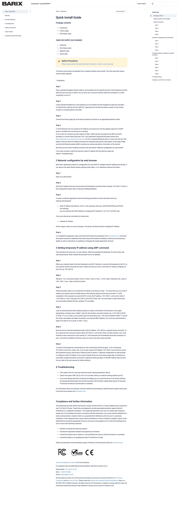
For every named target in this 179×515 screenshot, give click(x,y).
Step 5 (156, 70)
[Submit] (152, 3)
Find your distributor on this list (66, 462)
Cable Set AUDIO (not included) (162, 19)
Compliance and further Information (161, 80)
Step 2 (156, 28)
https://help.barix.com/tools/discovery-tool (70, 139)
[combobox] (164, 4)
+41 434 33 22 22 (71, 469)
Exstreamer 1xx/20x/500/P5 (40, 4)
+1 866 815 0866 (65, 472)
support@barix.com (66, 474)
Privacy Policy (73, 480)
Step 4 (156, 34)
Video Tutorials (9, 31)
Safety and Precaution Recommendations (104, 480)
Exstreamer (63, 11)
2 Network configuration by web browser (162, 37)
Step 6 (156, 73)
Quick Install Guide (10, 11)
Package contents (158, 15)
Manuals (7, 15)
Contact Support (141, 3)
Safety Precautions (159, 22)
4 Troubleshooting (157, 77)
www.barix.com (114, 236)
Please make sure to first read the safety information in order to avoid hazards (87, 64)
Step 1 (156, 25)
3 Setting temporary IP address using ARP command (163, 54)
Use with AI (121, 11)
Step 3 (156, 31)
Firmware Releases (10, 19)
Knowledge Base (9, 23)
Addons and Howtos (10, 27)
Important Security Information (13, 36)
